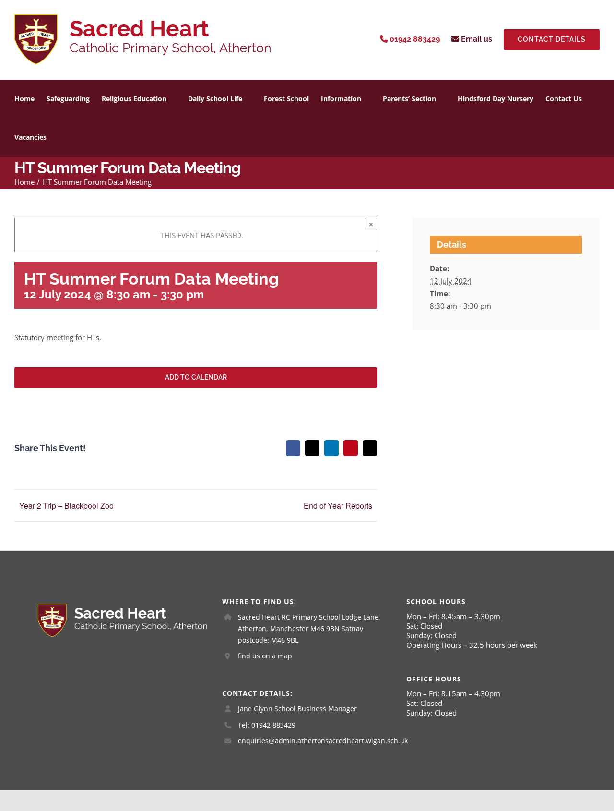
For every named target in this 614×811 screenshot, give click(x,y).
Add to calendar (196, 377)
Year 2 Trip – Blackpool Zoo (66, 505)
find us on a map (265, 655)
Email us (475, 39)
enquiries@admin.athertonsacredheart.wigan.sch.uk (315, 740)
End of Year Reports (338, 505)
